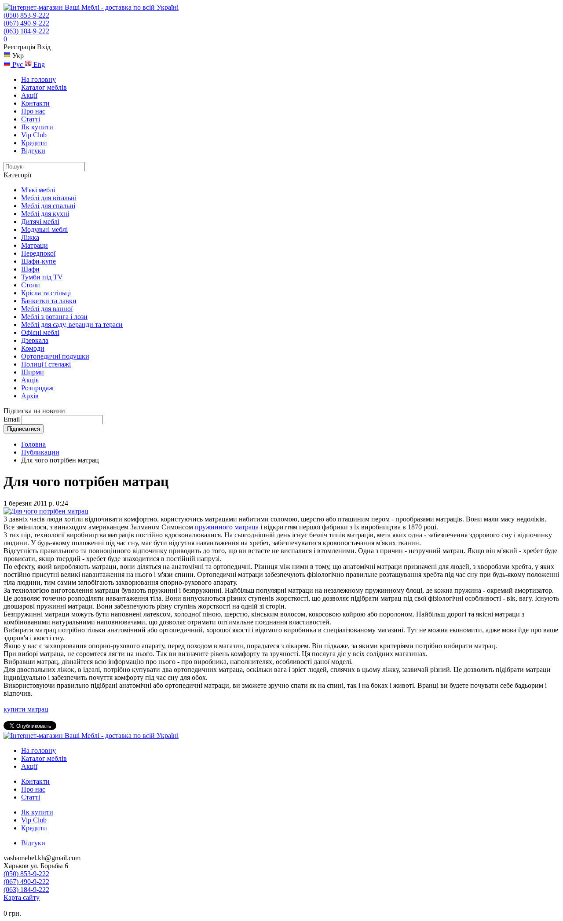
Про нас (33, 111)
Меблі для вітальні (49, 198)
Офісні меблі (40, 332)
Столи (30, 285)
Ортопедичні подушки (55, 356)
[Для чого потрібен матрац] (46, 511)
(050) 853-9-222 (26, 15)
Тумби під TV (42, 277)
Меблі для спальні (48, 205)
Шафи (30, 269)
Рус (18, 64)
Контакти (35, 103)
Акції (29, 95)
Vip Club (34, 135)
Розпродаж (37, 388)
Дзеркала (34, 340)
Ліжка (30, 237)
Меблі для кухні (45, 213)
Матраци (34, 245)
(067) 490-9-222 (26, 23)
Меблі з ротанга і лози (54, 316)
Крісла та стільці (46, 293)
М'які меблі (38, 190)
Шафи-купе (38, 261)
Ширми (32, 372)
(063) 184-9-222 (26, 31)
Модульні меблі (44, 229)
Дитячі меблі (40, 221)
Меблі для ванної (47, 308)
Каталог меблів (44, 87)
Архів (30, 396)
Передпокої (38, 253)
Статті (30, 119)
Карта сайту (22, 897)
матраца (246, 527)
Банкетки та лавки (49, 301)
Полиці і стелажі (46, 364)
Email (12, 419)
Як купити (37, 127)
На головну (38, 79)
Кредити (34, 143)
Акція (30, 380)
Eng (38, 64)
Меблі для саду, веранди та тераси (72, 324)
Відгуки (33, 150)
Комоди (32, 348)
